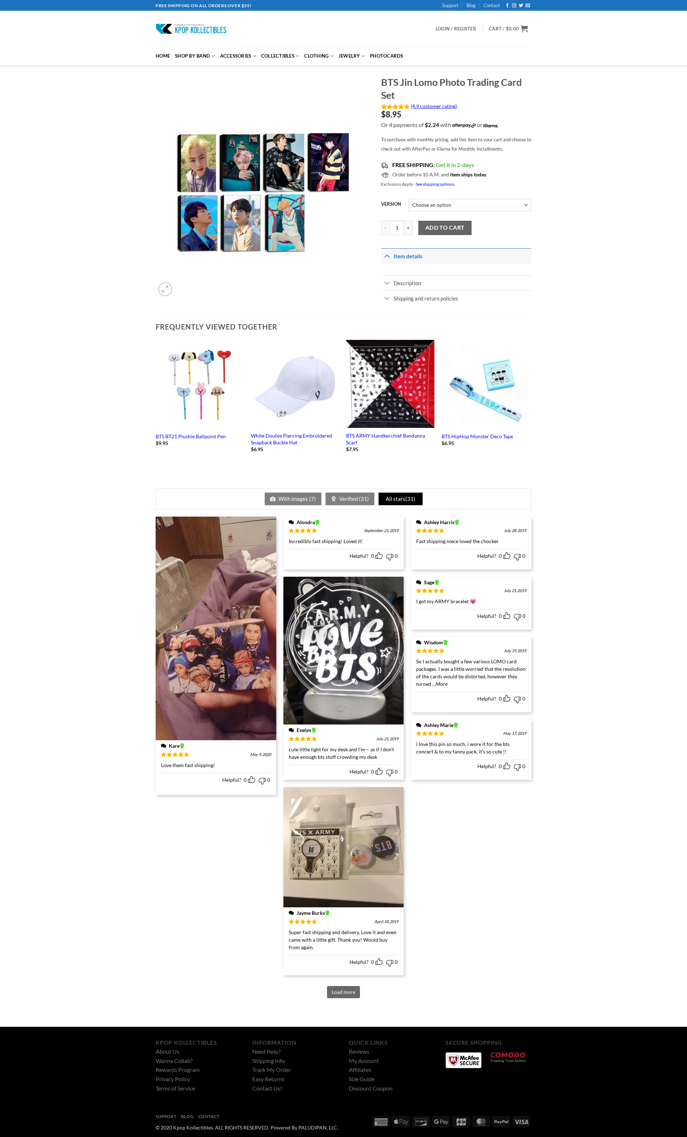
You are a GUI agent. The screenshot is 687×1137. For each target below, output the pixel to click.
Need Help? (266, 1051)
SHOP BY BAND (192, 56)
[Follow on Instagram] (514, 5)
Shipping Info (268, 1060)
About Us (167, 1051)
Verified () (353, 499)
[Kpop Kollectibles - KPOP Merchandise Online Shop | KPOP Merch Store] (191, 29)
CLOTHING (316, 56)
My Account (364, 1060)
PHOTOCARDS (386, 56)
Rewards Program (178, 1069)
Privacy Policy (173, 1078)
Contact (491, 5)
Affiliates (360, 1069)
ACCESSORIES (236, 56)
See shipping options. (435, 184)
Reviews (359, 1051)
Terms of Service (175, 1088)
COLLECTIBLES (277, 56)
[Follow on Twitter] (521, 5)
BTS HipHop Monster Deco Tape (477, 436)
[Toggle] (387, 255)
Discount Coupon (371, 1088)
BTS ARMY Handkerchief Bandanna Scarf (385, 439)
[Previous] (156, 402)
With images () (296, 499)
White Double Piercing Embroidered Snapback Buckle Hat (291, 439)
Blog (471, 5)
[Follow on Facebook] (507, 5)
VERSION (391, 204)
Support (450, 5)
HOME (163, 56)
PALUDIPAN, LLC (317, 1127)
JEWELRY (349, 56)
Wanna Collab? (174, 1060)
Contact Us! (267, 1088)
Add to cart (445, 227)
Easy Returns (268, 1078)
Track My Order (271, 1069)
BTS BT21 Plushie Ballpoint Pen (191, 436)
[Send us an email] (528, 5)
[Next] (529, 402)
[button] (508, 28)
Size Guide (362, 1078)
